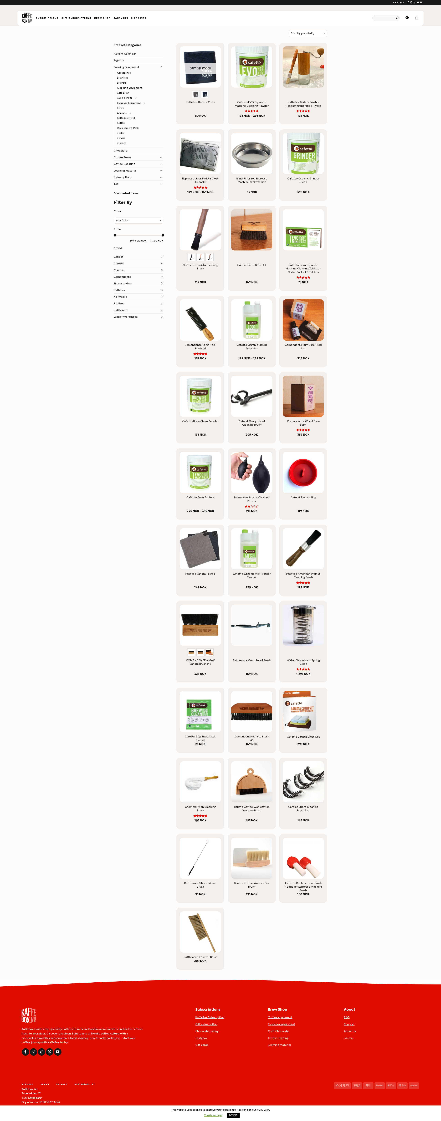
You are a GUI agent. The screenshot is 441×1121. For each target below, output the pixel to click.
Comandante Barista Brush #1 (251, 738)
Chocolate (120, 150)
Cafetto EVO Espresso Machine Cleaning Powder (252, 103)
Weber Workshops (126, 316)
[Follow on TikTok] (415, 2)
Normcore (120, 296)
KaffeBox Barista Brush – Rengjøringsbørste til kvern (303, 103)
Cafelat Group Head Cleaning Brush (252, 422)
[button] (407, 18)
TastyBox (121, 18)
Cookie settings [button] (213, 1115)
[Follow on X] (49, 1052)
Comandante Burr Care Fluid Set (303, 346)
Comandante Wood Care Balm (303, 422)
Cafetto (119, 263)
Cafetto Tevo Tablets (200, 497)
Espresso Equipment (129, 102)
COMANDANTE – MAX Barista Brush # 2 (200, 662)
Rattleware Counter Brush (200, 957)
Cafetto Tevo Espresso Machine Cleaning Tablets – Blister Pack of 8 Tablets (303, 268)
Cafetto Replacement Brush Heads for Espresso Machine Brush (303, 886)
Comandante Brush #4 (251, 265)
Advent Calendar (125, 53)
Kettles (121, 122)
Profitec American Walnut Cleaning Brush (303, 575)
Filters (120, 107)
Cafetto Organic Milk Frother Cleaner (252, 575)
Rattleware (121, 310)
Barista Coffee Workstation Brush (252, 884)
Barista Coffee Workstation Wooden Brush (252, 808)
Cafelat (118, 256)
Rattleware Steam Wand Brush (200, 884)
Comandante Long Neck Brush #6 (200, 346)
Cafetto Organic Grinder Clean (303, 180)
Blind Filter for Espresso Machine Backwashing (251, 180)
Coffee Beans (122, 157)
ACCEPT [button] (233, 1115)
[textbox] (137, 220)
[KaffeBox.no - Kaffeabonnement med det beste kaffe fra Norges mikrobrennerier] (27, 18)
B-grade (119, 60)
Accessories (124, 72)
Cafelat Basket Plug (303, 497)
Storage (121, 142)
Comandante (122, 276)
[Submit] (397, 18)
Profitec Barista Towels (200, 573)
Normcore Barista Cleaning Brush (200, 266)
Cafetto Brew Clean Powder (200, 421)
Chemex (119, 270)
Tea (116, 183)
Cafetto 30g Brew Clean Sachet (200, 738)
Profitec (119, 303)
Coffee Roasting (124, 163)
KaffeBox (119, 290)
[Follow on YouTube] (421, 2)
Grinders (122, 112)
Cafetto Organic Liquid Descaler (252, 346)
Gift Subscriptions (76, 18)
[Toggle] (161, 67)
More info (139, 18)
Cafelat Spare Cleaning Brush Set (303, 808)
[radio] (196, 94)
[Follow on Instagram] (411, 2)
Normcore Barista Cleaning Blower (251, 499)
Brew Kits (122, 77)
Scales (120, 132)
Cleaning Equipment (129, 87)
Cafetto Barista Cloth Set (303, 736)
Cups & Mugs (124, 97)
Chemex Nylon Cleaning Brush (200, 808)
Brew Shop (102, 18)
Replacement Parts (128, 127)
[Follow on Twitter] (418, 2)
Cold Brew (123, 92)
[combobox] (138, 220)
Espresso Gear (123, 283)
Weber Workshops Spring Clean (303, 662)
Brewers (121, 82)
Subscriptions (47, 18)
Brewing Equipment (126, 67)
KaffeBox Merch (126, 117)
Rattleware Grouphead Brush (252, 660)
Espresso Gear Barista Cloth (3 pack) (200, 180)
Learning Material (125, 170)
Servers (121, 137)
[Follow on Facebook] (408, 2)
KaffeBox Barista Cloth (200, 102)
